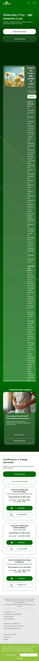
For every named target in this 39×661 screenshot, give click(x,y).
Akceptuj (28, 655)
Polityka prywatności (27, 650)
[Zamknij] (36, 646)
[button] (29, 3)
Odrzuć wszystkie (11, 655)
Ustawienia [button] (19, 658)
